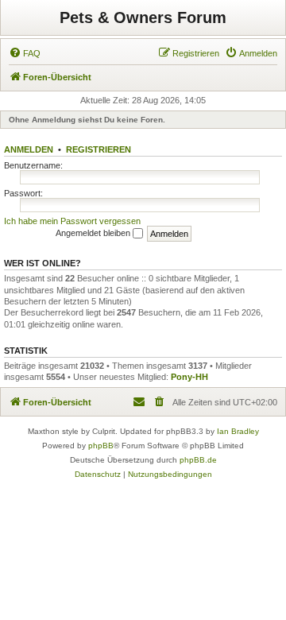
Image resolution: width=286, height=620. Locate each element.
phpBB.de (198, 459)
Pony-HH (189, 377)
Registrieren (98, 149)
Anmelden (28, 149)
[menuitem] (25, 53)
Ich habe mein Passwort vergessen (72, 221)
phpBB (101, 445)
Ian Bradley (238, 431)
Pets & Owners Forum (143, 17)
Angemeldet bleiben (94, 233)
